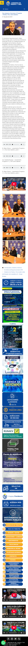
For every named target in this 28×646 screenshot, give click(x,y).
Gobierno (14, 267)
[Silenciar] (21, 600)
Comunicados (7, 267)
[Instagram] (11, 638)
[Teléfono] (19, 638)
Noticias (19, 267)
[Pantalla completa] (24, 600)
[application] (14, 595)
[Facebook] (8, 638)
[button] (2, 3)
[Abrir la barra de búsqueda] (24, 9)
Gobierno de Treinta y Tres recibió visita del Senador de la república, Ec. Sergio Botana (13, 274)
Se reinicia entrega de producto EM (13, 270)
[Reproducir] (4, 600)
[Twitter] (15, 638)
